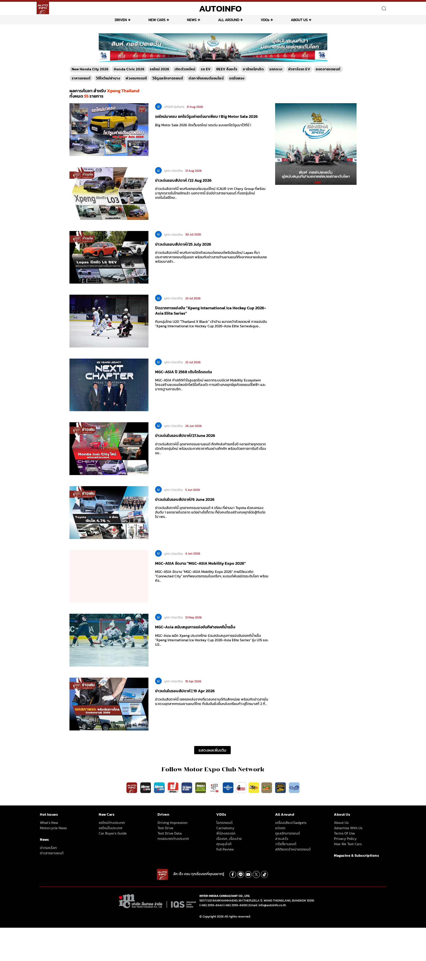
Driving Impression (172, 822)
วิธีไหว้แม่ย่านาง (108, 78)
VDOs (265, 19)
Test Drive (165, 828)
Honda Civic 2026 (129, 69)
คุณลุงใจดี (223, 844)
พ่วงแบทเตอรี (136, 78)
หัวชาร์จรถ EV (299, 69)
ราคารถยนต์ (81, 78)
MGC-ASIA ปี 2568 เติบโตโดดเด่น (183, 372)
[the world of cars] (187, 787)
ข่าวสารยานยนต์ (51, 853)
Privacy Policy (345, 838)
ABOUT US (299, 19)
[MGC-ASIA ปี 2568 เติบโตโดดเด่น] (108, 384)
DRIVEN (121, 19)
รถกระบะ (276, 69)
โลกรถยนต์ (224, 822)
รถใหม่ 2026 (159, 69)
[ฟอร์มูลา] (173, 787)
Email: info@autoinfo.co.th (267, 905)
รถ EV (206, 69)
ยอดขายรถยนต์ (328, 69)
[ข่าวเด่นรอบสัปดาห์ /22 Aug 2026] (108, 193)
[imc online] (215, 787)
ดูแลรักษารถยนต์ (287, 833)
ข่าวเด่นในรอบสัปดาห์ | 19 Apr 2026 (185, 691)
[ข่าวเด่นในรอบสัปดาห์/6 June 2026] (108, 512)
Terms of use (344, 833)
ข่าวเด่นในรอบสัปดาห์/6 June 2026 (185, 499)
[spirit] (267, 787)
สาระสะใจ (281, 838)
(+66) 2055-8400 (235, 905)
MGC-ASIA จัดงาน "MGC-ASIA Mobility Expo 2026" (200, 563)
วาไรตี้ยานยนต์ (285, 844)
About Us (341, 822)
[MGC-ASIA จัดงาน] (108, 576)
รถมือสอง (237, 78)
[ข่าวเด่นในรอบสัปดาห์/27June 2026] (108, 448)
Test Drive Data (170, 833)
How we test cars (348, 844)
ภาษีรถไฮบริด (253, 69)
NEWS (192, 19)
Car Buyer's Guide (113, 833)
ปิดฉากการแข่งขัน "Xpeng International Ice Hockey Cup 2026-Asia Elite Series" (210, 310)
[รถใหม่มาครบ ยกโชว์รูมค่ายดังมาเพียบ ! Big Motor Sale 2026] (108, 129)
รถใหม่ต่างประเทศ (112, 822)
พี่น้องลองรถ (225, 833)
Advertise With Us (348, 828)
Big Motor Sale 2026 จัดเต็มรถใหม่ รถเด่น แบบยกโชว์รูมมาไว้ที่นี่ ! (203, 125)
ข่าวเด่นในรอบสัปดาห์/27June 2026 (185, 435)
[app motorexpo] (146, 787)
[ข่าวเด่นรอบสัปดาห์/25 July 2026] (108, 257)
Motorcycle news (53, 828)
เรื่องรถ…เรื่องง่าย (229, 838)
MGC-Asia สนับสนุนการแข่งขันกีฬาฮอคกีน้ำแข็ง (195, 627)
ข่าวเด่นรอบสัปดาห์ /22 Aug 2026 (183, 180)
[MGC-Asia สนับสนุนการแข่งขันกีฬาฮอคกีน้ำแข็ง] (108, 640)
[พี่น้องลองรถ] (241, 787)
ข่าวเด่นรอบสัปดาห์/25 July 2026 (183, 244)
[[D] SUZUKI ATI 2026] (316, 144)
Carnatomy (225, 828)
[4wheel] (201, 787)
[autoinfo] (43, 8)
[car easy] (253, 787)
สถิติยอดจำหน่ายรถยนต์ (293, 849)
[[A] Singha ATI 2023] (213, 47)
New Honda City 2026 (90, 69)
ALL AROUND (228, 19)
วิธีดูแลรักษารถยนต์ (167, 78)
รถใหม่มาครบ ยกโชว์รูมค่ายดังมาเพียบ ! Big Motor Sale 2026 (206, 116)
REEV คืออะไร (226, 69)
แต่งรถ (280, 828)
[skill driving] (281, 787)
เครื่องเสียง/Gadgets (290, 822)
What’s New (49, 822)
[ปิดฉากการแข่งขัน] (108, 321)
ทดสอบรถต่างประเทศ (173, 838)
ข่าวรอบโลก (48, 847)
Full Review (225, 849)
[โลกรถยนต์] (228, 787)
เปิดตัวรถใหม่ (185, 69)
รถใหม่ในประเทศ (110, 828)
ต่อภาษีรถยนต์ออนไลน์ (206, 78)
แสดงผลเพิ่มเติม (212, 750)
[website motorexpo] (160, 787)
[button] (314, 182)
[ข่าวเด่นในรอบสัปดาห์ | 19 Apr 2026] (108, 703)
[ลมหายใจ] (294, 787)
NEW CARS (157, 19)
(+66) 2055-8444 (211, 905)
